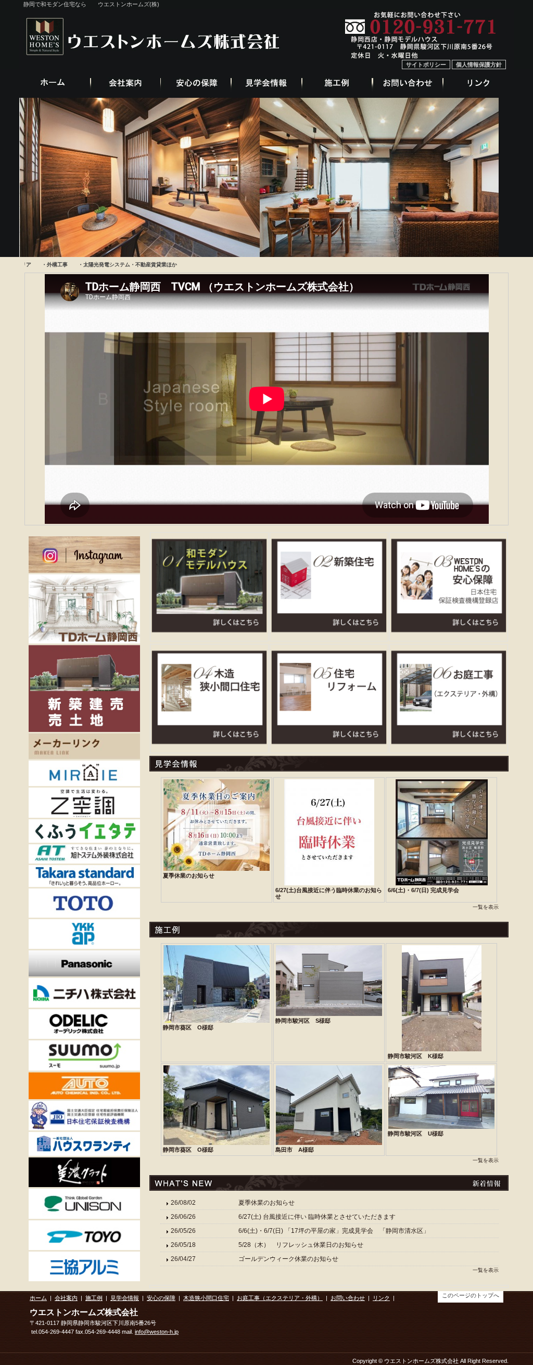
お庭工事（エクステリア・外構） (280, 1298)
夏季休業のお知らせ (266, 1202)
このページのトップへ (470, 1295)
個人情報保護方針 (479, 64)
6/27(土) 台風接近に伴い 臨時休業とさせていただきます (317, 1216)
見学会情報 (124, 1298)
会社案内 (66, 1298)
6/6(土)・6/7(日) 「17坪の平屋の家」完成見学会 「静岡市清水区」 (333, 1230)
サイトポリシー (426, 64)
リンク (381, 1298)
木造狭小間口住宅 (206, 1298)
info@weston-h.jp (157, 1332)
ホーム (38, 1298)
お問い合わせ (348, 1298)
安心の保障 (161, 1298)
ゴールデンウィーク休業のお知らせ (288, 1259)
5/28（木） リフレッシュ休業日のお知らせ (304, 1244)
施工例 (94, 1298)
